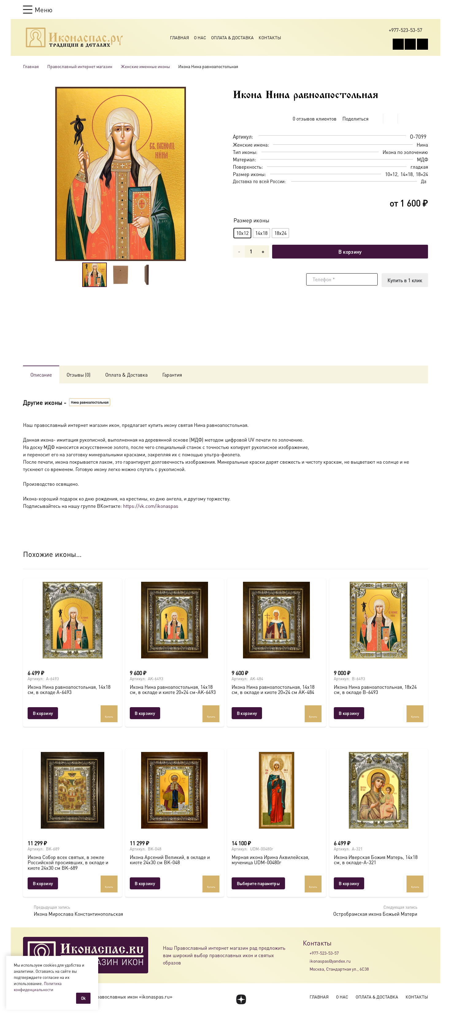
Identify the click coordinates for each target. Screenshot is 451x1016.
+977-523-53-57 (324, 953)
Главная (179, 37)
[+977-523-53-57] (306, 952)
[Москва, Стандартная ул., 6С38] (306, 969)
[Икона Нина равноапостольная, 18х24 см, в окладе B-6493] (378, 620)
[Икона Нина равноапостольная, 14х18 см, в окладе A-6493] (72, 620)
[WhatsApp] (410, 44)
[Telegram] (422, 44)
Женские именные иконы (145, 66)
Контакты (270, 37)
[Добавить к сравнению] (423, 119)
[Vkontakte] (398, 44)
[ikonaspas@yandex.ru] (306, 960)
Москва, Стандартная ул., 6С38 (339, 969)
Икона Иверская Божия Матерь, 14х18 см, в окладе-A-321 (376, 860)
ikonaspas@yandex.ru (330, 961)
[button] (37, 9)
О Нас (200, 37)
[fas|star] (241, 999)
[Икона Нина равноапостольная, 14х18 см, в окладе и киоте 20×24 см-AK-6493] (174, 620)
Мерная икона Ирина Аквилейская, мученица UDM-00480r (270, 860)
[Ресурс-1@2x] (74, 37)
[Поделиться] (375, 119)
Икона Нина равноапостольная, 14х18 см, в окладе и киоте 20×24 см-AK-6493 (173, 690)
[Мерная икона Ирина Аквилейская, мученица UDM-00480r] (276, 790)
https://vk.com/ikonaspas (150, 506)
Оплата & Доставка (232, 37)
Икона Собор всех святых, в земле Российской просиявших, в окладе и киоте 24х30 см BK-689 (68, 862)
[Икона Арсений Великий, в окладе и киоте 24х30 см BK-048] (174, 790)
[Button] (425, 9)
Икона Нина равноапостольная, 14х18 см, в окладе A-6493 (69, 690)
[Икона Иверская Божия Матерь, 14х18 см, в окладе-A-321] (378, 790)
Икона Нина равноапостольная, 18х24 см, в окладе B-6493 (375, 690)
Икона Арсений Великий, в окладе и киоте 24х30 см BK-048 (170, 860)
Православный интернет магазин (79, 66)
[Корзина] (413, 9)
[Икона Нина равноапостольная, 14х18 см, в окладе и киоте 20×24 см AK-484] (276, 620)
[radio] (242, 233)
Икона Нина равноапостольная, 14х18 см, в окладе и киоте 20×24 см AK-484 (273, 690)
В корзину (350, 251)
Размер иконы (251, 220)
